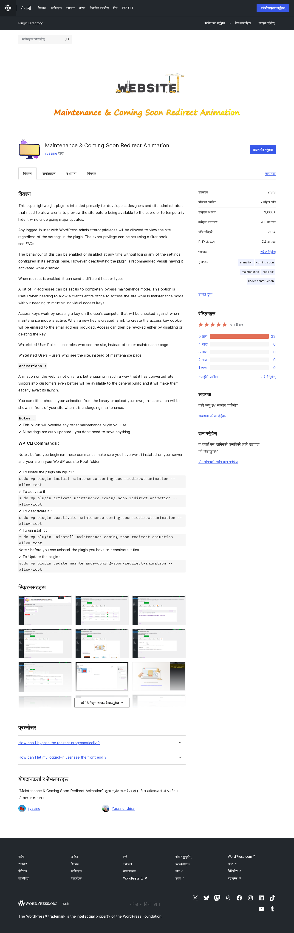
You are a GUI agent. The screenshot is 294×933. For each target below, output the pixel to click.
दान (179, 871)
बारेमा (21, 856)
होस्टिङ (22, 871)
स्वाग (180, 878)
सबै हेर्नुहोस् (268, 376)
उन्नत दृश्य (205, 294)
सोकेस (74, 856)
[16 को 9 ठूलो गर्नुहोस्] (122, 701)
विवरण (27, 173)
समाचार (22, 864)
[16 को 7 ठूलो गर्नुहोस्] (122, 635)
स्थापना (71, 173)
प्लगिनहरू (76, 871)
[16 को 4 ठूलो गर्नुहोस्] (65, 701)
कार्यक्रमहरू (182, 864)
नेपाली (65, 904)
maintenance (250, 272)
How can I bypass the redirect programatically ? (59, 743)
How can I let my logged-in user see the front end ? (62, 757)
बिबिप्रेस (234, 871)
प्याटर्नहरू (76, 878)
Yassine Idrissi (123, 808)
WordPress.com (242, 856)
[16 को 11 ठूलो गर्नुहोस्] (179, 601)
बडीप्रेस (234, 878)
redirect (268, 272)
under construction (261, 281)
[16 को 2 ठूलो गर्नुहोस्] (65, 635)
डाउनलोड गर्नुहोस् (263, 149)
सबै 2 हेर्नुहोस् (268, 252)
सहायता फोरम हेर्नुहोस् (212, 415)
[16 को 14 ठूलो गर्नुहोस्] (179, 700)
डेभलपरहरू (129, 871)
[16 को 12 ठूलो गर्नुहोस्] (179, 635)
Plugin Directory (30, 23)
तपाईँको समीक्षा (208, 376)
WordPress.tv (135, 878)
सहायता (270, 173)
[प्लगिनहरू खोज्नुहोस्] (67, 39)
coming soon (265, 262)
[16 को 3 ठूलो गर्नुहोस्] (65, 668)
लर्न (125, 856)
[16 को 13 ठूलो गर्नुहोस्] (179, 668)
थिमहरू (75, 864)
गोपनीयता (23, 878)
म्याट (232, 864)
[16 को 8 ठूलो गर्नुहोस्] (122, 668)
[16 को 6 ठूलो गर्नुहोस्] (122, 601)
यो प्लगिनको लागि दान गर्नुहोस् (218, 461)
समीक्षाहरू (49, 173)
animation (245, 262)
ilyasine (51, 153)
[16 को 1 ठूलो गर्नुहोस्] (65, 601)
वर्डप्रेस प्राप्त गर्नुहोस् (273, 8)
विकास (91, 173)
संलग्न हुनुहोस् (183, 856)
